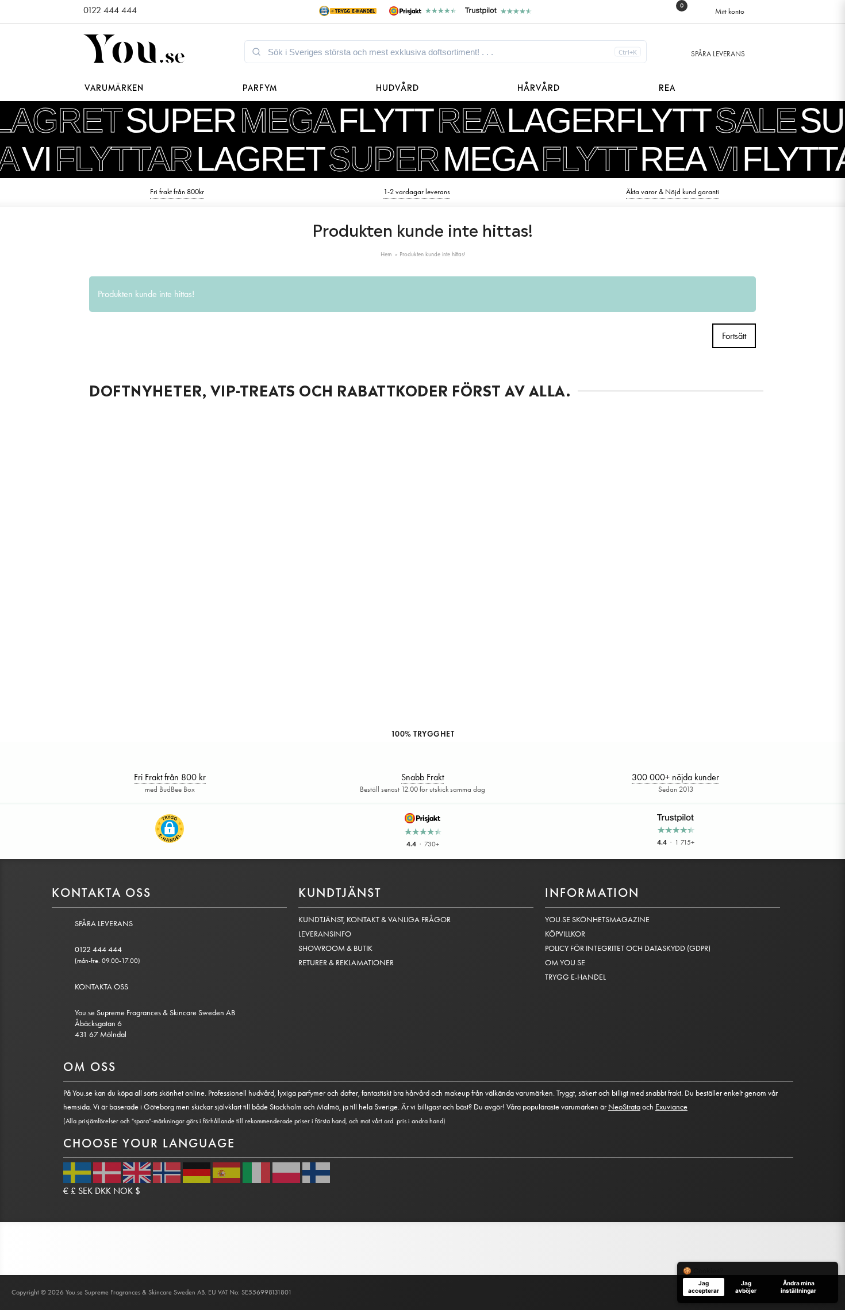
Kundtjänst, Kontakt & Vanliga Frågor (374, 919)
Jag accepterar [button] (703, 1287)
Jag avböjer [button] (745, 1287)
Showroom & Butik (335, 948)
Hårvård (538, 86)
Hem (386, 254)
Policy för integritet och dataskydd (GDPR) (627, 948)
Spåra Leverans (718, 53)
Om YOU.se (565, 963)
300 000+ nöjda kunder (675, 777)
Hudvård (397, 86)
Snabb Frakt (422, 777)
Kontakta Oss (101, 987)
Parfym (260, 86)
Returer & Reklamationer (346, 963)
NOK (123, 1190)
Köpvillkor (565, 934)
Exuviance (671, 1107)
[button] (169, 828)
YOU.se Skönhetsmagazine (597, 919)
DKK (103, 1190)
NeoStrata (624, 1107)
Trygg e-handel (575, 977)
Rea (667, 86)
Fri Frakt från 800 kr (170, 777)
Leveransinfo (324, 934)
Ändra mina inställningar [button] (798, 1287)
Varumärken (114, 86)
